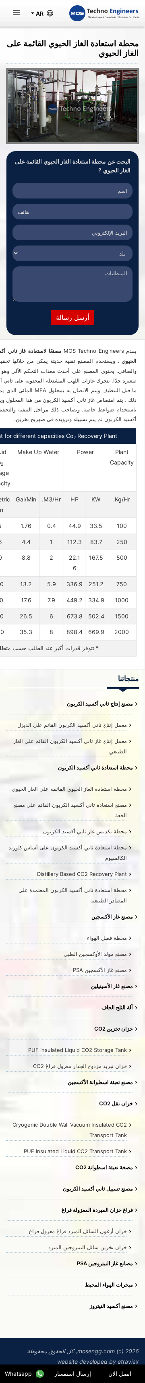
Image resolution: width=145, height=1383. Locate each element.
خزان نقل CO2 (116, 1103)
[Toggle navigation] (16, 13)
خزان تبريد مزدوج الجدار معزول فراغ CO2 (80, 1066)
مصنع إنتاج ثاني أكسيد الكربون (100, 703)
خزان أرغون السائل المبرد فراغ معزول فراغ (78, 1231)
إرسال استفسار (72, 1373)
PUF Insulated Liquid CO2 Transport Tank (75, 1151)
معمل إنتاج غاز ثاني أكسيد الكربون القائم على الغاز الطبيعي (70, 746)
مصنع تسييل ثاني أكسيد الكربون (98, 1188)
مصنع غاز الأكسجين (112, 916)
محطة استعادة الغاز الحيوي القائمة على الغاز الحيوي (69, 789)
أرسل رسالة (72, 317)
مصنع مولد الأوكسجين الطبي (95, 954)
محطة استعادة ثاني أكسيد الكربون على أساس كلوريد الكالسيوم (67, 852)
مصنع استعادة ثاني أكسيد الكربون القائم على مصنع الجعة (70, 810)
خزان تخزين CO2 (113, 1028)
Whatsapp (18, 1373)
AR (40, 13)
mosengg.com (96, 1351)
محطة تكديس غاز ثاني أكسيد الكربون (85, 831)
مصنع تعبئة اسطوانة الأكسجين (100, 1082)
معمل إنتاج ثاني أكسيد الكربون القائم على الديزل (72, 725)
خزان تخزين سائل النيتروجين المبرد (87, 1247)
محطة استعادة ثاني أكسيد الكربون (95, 767)
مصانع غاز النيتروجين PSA (105, 1263)
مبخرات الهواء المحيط (109, 1284)
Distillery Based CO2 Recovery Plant (82, 874)
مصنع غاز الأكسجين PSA (100, 970)
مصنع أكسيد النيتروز (111, 1306)
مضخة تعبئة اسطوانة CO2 (104, 1167)
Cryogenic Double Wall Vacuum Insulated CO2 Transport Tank (69, 1129)
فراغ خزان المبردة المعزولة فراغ (97, 1210)
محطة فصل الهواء (107, 938)
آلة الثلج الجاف (117, 1007)
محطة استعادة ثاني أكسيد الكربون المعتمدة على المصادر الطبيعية (73, 895)
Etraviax (128, 1361)
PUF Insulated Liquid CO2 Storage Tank (77, 1050)
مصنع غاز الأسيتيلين (112, 986)
